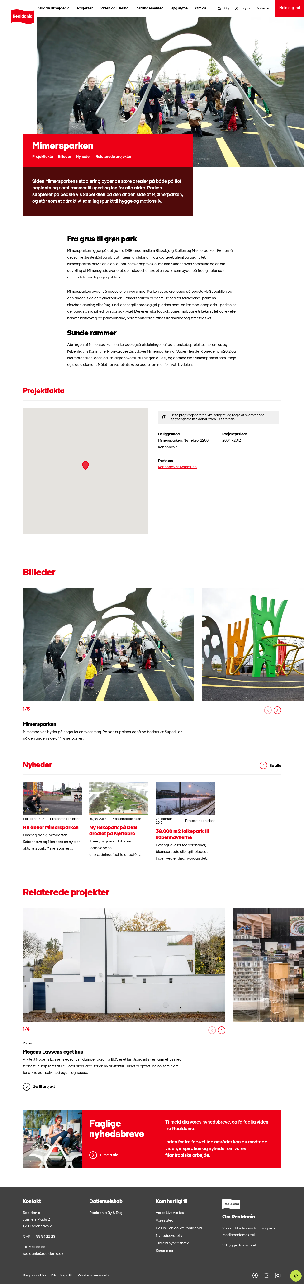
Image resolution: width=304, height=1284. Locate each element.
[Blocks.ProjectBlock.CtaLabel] (124, 965)
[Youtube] (266, 1275)
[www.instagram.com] (278, 1275)
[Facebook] (255, 1275)
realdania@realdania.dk (43, 1254)
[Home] (22, 16)
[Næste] (277, 710)
